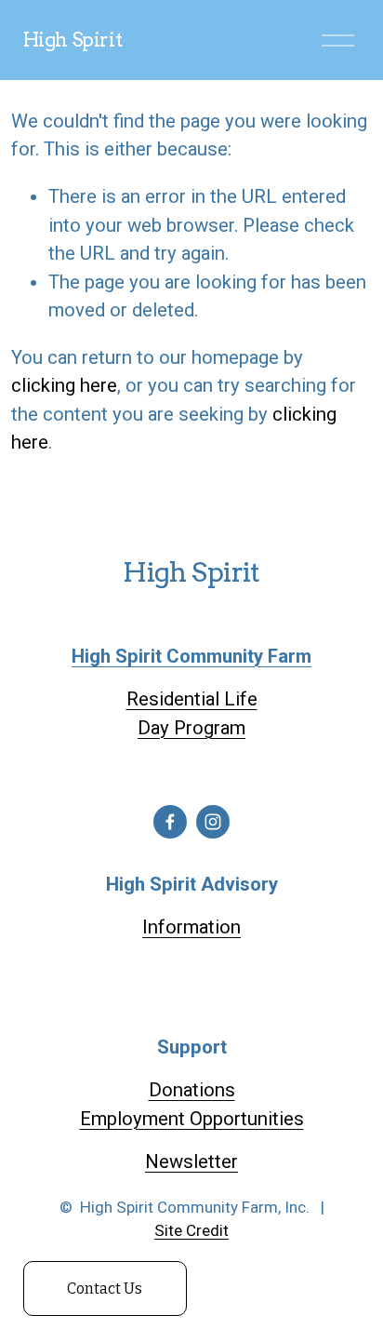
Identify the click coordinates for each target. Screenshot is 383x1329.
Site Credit (191, 1230)
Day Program (191, 728)
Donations (192, 1090)
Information (191, 927)
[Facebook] (170, 822)
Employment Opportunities (192, 1119)
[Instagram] (213, 822)
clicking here (64, 385)
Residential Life (192, 699)
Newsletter (191, 1161)
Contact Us (104, 1288)
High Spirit (73, 39)
